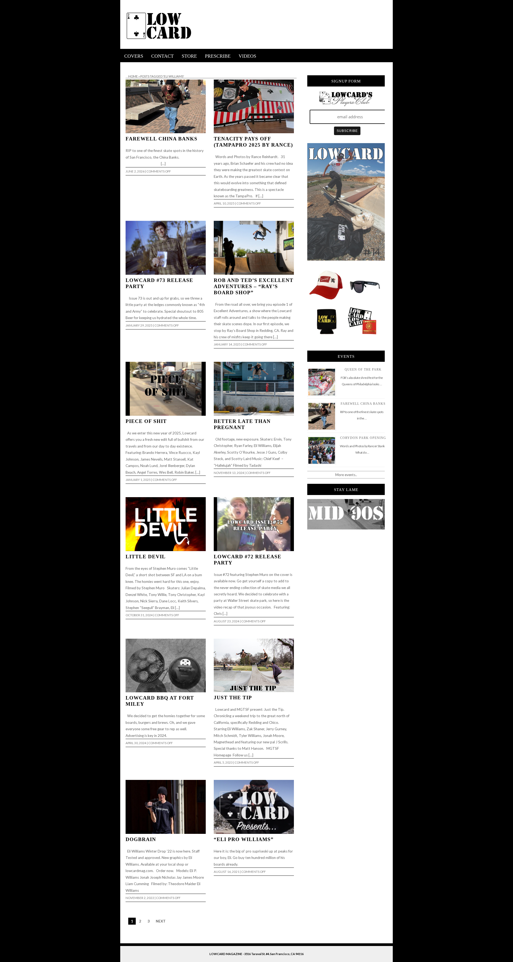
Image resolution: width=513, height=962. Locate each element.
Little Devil (146, 556)
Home (133, 76)
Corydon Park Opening (363, 438)
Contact (162, 56)
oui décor (127, 66)
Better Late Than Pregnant (242, 424)
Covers (133, 56)
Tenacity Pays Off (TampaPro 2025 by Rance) (253, 142)
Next (161, 921)
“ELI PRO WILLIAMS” (244, 839)
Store (189, 56)
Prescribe (218, 56)
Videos (247, 56)
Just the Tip (233, 697)
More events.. (346, 475)
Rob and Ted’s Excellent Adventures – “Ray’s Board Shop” (253, 286)
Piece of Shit (146, 421)
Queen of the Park (363, 369)
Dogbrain (141, 839)
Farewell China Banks (161, 139)
